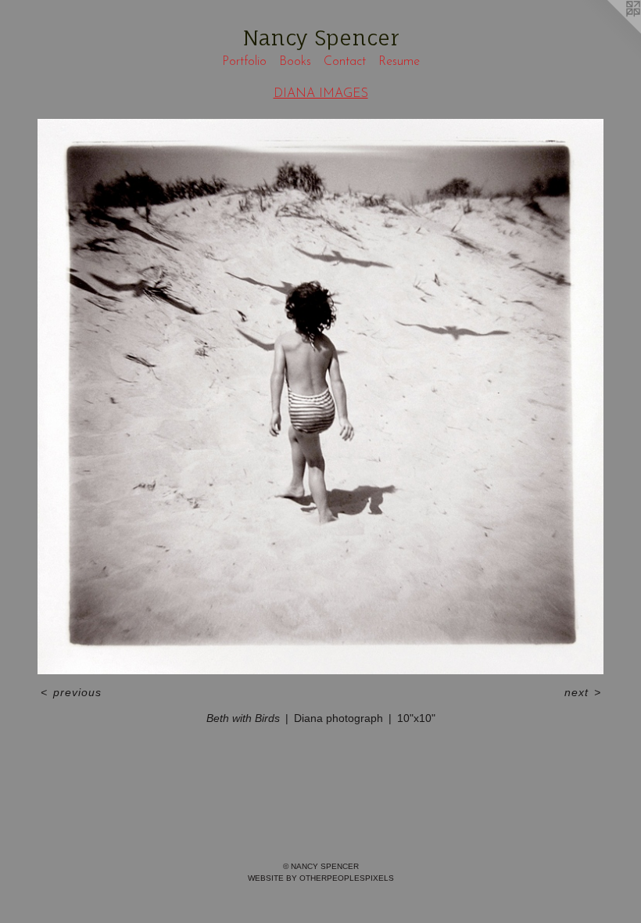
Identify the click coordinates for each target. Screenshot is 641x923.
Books (295, 62)
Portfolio (244, 62)
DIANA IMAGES (321, 94)
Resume (399, 62)
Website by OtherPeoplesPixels (321, 878)
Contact (345, 62)
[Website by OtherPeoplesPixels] (609, 31)
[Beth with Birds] (320, 396)
